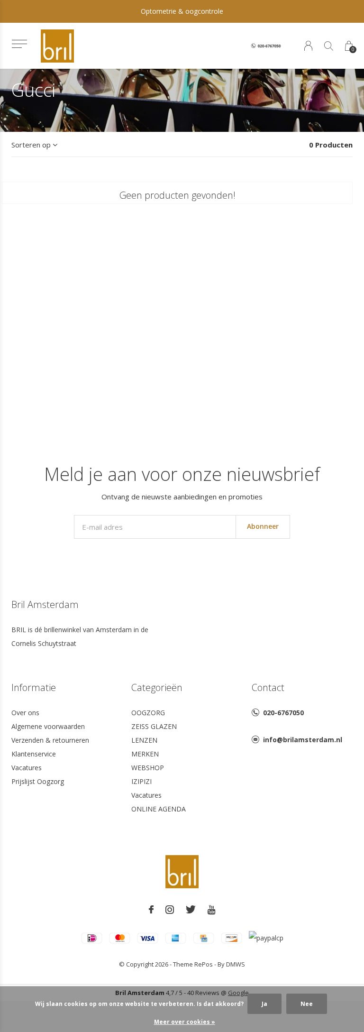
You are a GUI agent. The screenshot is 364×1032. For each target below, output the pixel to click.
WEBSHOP (147, 767)
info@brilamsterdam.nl (302, 739)
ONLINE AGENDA (158, 808)
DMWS (235, 964)
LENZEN (144, 740)
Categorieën (156, 687)
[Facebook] (151, 910)
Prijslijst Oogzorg (37, 781)
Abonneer (263, 526)
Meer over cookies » (184, 1022)
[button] (19, 43)
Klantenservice (33, 753)
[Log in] (308, 45)
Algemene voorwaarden (48, 726)
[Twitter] (191, 910)
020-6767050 (283, 712)
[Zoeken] (328, 45)
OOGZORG (148, 712)
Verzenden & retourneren (50, 740)
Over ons (25, 712)
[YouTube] (212, 910)
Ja (264, 1004)
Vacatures (26, 767)
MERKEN (145, 753)
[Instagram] (169, 910)
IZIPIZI (141, 781)
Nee (306, 1004)
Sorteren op (31, 144)
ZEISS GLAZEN (154, 726)
